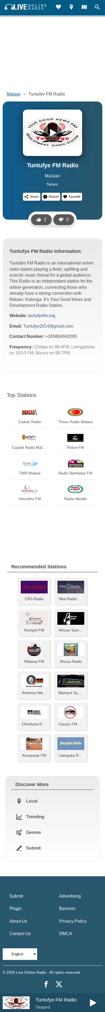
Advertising (70, 896)
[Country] (84, 7)
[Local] (71, 7)
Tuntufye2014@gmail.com (48, 326)
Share (34, 197)
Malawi (13, 94)
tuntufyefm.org (41, 315)
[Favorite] (58, 7)
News (52, 184)
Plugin (15, 908)
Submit (16, 896)
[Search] (97, 7)
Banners (67, 908)
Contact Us (20, 933)
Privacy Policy (72, 921)
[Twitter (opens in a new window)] (58, 984)
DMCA (65, 933)
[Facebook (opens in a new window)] (46, 984)
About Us (18, 921)
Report (54, 197)
